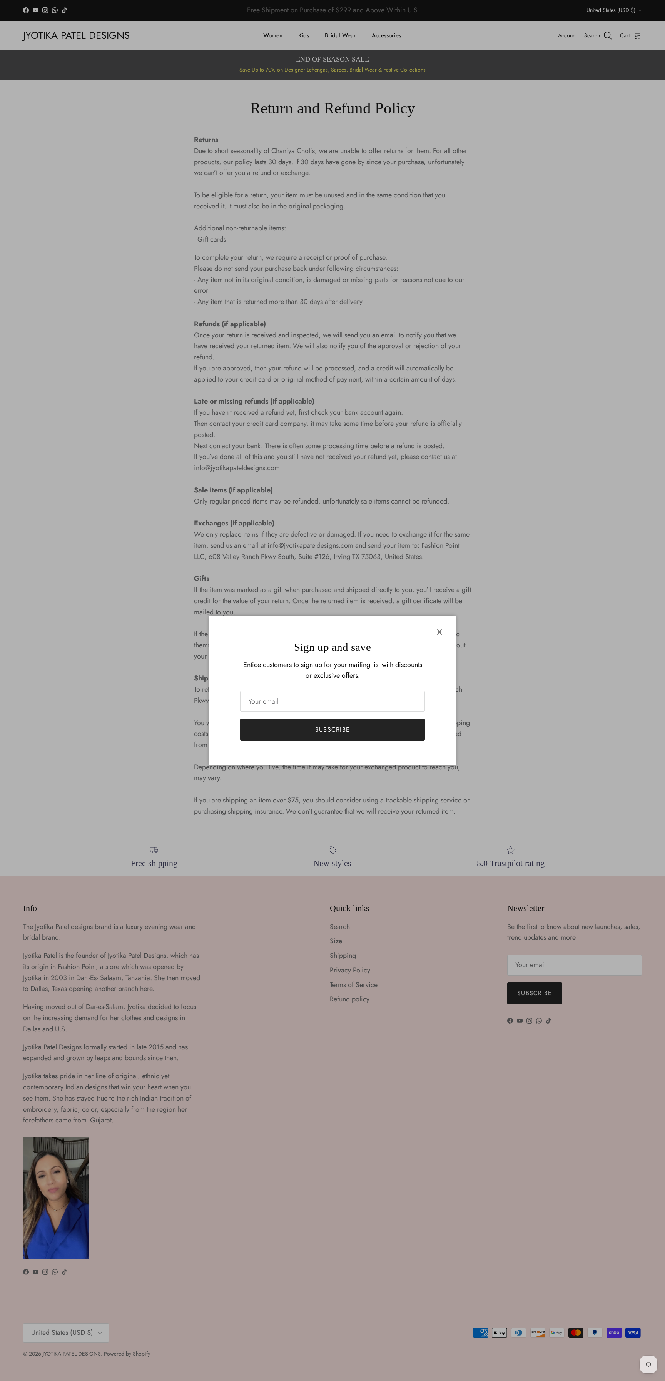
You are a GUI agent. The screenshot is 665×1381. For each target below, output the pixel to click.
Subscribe (332, 729)
